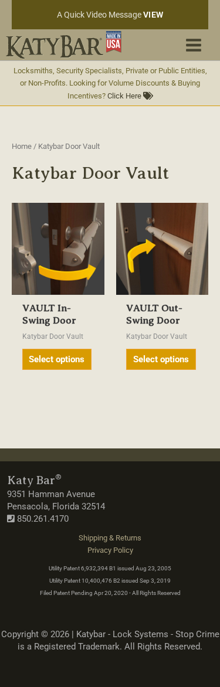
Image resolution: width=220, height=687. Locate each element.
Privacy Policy (110, 550)
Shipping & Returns (110, 537)
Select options (56, 359)
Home (22, 146)
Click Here (125, 95)
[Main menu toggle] (193, 44)
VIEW (153, 14)
